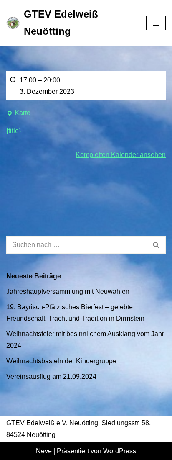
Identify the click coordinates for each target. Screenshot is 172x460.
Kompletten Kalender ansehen (121, 154)
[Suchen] (156, 245)
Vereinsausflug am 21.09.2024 (51, 376)
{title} (13, 130)
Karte (18, 113)
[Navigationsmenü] (156, 23)
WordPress (119, 451)
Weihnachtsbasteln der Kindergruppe (61, 361)
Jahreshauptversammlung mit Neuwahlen (67, 291)
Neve (44, 451)
